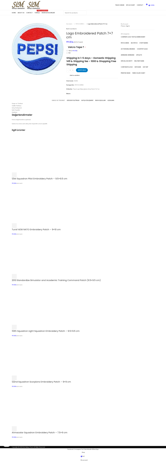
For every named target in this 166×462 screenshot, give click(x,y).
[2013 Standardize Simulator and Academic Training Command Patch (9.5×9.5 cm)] (31, 254)
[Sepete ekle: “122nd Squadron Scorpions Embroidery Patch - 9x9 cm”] (14, 378)
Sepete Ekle (82, 70)
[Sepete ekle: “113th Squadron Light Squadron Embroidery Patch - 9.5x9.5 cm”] (14, 327)
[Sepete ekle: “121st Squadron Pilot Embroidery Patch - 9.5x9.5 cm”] (14, 174)
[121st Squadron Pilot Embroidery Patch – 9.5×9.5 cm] (31, 153)
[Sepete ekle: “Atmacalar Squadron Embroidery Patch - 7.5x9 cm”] (14, 428)
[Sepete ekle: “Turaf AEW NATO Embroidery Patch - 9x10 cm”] (14, 225)
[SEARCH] (83, 12)
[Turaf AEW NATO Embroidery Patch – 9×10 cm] (31, 203)
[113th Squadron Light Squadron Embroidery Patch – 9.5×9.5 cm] (31, 305)
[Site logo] (19, 5)
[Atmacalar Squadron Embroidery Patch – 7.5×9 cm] (31, 407)
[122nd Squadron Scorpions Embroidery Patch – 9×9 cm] (31, 356)
